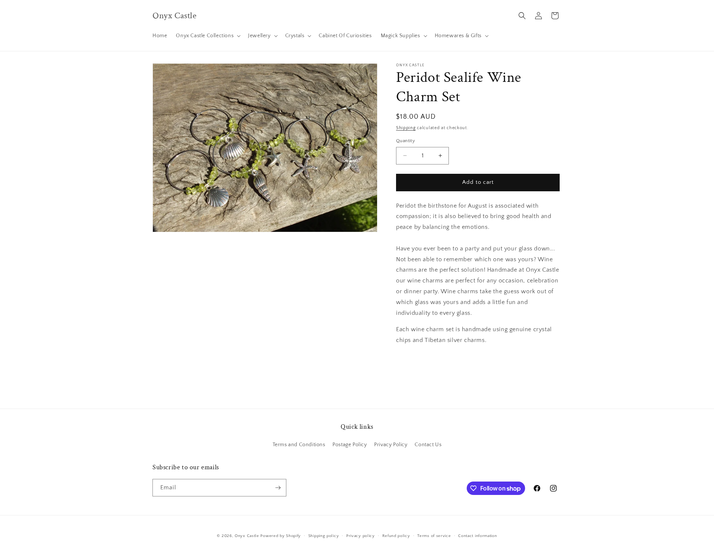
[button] (207, 36)
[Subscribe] (278, 487)
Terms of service (434, 536)
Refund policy (396, 536)
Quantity (405, 140)
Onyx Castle (247, 536)
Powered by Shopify (280, 536)
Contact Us (428, 445)
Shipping (406, 127)
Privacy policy (360, 536)
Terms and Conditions (299, 445)
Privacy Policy (390, 445)
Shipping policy (323, 536)
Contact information (477, 536)
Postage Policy (349, 445)
